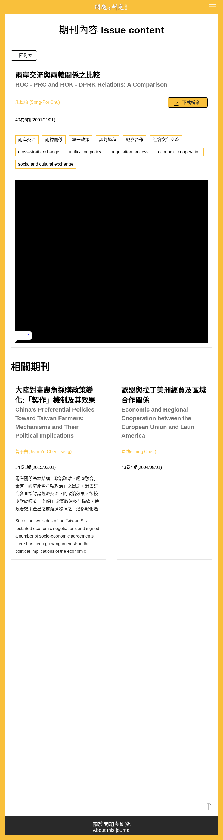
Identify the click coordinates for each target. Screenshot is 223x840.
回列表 (25, 55)
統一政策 (80, 139)
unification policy (85, 152)
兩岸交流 (27, 139)
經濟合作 (134, 139)
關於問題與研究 (111, 827)
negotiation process (129, 152)
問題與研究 (111, 7)
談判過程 (107, 139)
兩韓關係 (54, 139)
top (208, 806)
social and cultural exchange (45, 164)
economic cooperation (179, 152)
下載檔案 (191, 102)
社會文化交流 (166, 139)
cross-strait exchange (38, 152)
